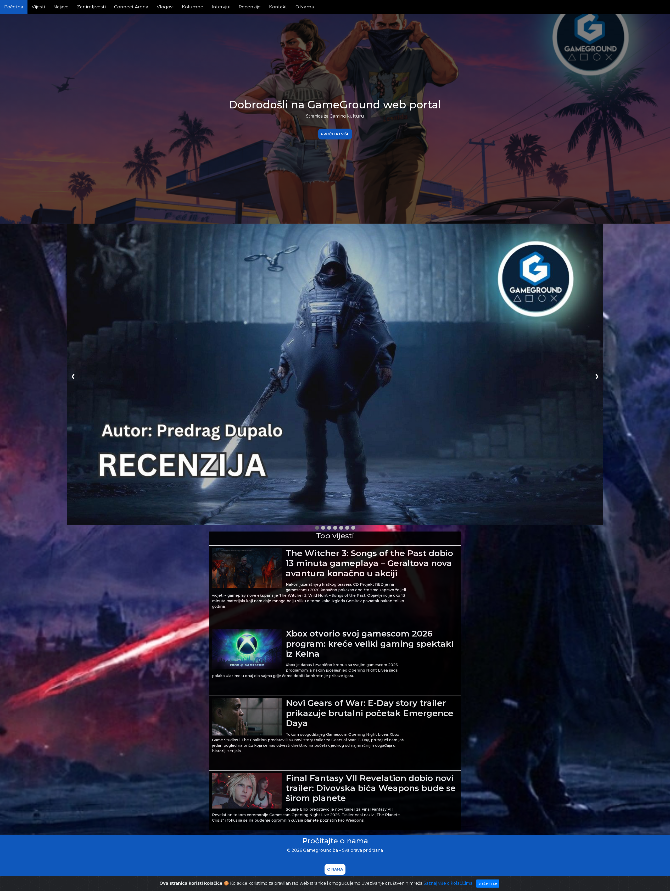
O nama (335, 869)
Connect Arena (131, 6)
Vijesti (38, 6)
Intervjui (221, 6)
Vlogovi (165, 6)
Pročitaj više (335, 133)
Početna (13, 6)
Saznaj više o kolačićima (448, 883)
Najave (61, 6)
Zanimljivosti (91, 6)
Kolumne (192, 6)
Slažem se (487, 883)
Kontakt (278, 6)
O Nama (304, 6)
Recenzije (250, 6)
